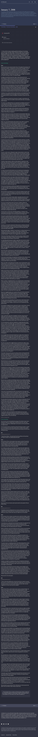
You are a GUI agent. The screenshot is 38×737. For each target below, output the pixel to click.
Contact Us (3, 734)
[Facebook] (1, 724)
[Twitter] (6, 724)
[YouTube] (8, 724)
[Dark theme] (29, 2)
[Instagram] (3, 724)
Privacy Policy (14, 734)
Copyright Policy (8, 734)
